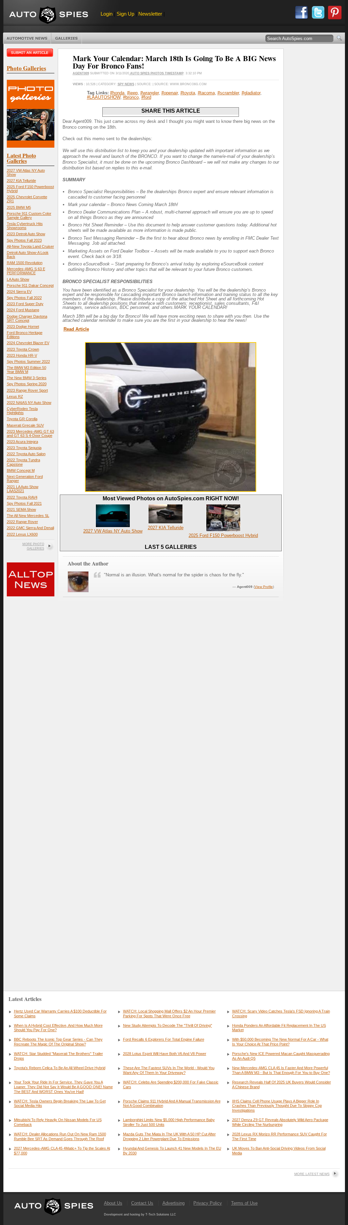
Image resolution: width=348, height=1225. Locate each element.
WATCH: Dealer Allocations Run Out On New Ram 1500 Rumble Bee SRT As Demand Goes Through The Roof (60, 1136)
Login (106, 14)
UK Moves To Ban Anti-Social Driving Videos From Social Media (279, 1150)
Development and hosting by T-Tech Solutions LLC (140, 1214)
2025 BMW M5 (19, 207)
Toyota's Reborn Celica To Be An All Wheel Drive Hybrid (59, 1068)
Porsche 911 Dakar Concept (30, 285)
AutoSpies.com (48, 16)
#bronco (131, 97)
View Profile (264, 587)
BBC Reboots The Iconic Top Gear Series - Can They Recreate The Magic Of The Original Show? (58, 1041)
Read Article (76, 329)
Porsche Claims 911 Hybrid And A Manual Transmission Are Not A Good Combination (172, 1103)
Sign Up (125, 14)
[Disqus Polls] (170, 703)
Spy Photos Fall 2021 (24, 503)
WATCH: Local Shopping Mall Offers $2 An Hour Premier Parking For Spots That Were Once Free (169, 1013)
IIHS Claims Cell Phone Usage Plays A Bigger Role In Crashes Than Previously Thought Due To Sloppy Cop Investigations (277, 1106)
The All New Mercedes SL (28, 516)
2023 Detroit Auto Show (26, 234)
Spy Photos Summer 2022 (28, 361)
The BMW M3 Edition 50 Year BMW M (26, 370)
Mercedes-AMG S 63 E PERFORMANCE (26, 271)
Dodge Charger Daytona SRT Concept (27, 318)
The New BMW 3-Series (27, 378)
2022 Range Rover (22, 522)
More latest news (312, 1174)
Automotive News (27, 38)
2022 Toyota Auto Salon (26, 454)
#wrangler (149, 92)
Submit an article (30, 53)
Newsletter (150, 14)
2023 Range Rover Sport (27, 390)
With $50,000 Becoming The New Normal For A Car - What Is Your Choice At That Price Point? (280, 1041)
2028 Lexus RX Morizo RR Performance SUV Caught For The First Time (279, 1136)
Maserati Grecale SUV (25, 425)
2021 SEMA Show (21, 509)
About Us (113, 1203)
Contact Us (142, 1203)
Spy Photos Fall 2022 (24, 298)
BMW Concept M (21, 470)
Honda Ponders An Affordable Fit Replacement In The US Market (279, 1027)
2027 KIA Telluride (21, 181)
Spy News (126, 84)
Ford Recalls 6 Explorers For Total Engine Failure (163, 1039)
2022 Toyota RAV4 (22, 497)
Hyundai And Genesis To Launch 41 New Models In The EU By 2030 (172, 1150)
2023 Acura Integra (22, 442)
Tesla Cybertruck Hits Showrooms (25, 226)
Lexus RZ (15, 396)
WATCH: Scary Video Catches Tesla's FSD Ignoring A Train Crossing (281, 1013)
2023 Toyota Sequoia (24, 448)
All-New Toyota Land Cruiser (30, 246)
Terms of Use (244, 1203)
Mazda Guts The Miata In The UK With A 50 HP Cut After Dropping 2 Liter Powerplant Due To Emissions (169, 1136)
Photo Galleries (66, 38)
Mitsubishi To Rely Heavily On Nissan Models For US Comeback (58, 1122)
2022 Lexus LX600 (22, 534)
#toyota (187, 92)
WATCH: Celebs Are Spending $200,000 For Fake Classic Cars (171, 1084)
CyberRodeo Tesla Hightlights (22, 411)
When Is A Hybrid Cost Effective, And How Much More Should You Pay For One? (58, 1027)
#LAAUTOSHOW (103, 97)
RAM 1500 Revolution (24, 263)
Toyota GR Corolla (22, 419)
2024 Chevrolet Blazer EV (28, 343)
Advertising (173, 1203)
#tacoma (206, 92)
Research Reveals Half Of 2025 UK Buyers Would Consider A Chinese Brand (281, 1084)
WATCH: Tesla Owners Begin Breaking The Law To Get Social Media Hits (60, 1103)
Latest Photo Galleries (21, 158)
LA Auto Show (18, 279)
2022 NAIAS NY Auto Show (29, 403)
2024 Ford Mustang (23, 310)
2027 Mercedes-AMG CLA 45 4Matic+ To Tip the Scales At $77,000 (62, 1150)
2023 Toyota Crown (23, 349)
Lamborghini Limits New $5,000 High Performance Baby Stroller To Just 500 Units (169, 1122)
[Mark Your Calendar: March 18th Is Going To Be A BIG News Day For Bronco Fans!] (170, 490)
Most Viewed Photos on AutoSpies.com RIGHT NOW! (171, 498)
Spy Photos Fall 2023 (24, 240)
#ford (146, 97)
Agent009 (81, 73)
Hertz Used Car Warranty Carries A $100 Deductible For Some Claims (60, 1013)
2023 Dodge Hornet (23, 326)
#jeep (132, 92)
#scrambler (228, 92)
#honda (117, 92)
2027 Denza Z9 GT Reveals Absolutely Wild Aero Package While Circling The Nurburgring (280, 1122)
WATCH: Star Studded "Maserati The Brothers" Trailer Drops (58, 1056)
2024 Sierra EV (19, 292)
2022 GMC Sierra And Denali (30, 528)
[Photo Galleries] (30, 146)
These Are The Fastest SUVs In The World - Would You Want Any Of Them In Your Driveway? (168, 1070)
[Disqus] (171, 877)
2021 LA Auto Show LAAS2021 (22, 489)
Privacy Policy (207, 1203)
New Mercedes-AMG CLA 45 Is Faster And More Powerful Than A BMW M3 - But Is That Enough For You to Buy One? (281, 1070)
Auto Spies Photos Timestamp (156, 73)
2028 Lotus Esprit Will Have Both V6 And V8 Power (164, 1054)
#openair (169, 92)
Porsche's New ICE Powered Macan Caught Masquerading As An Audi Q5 (281, 1056)
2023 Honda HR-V (22, 355)
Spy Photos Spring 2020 (27, 384)
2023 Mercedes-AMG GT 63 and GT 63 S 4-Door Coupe (30, 433)
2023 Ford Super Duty (25, 304)
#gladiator (251, 92)
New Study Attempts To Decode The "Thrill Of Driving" (167, 1025)
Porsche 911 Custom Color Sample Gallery (29, 215)
